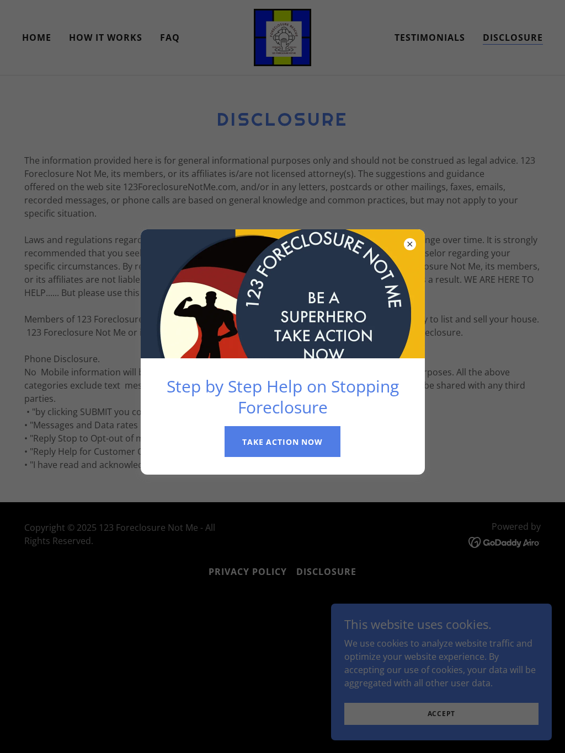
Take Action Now (282, 442)
